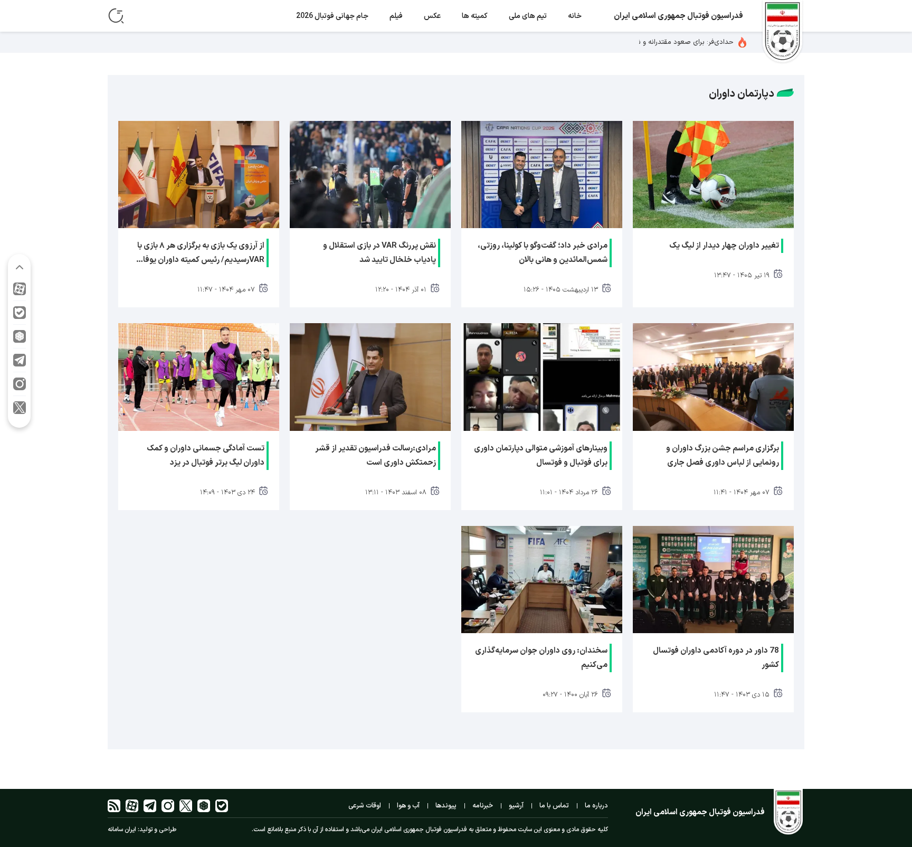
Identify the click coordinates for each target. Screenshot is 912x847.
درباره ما (596, 806)
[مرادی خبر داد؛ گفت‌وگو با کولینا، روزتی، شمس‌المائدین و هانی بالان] (541, 174)
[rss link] (114, 805)
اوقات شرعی (364, 806)
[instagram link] (19, 387)
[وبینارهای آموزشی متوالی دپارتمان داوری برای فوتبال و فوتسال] (541, 376)
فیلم (396, 16)
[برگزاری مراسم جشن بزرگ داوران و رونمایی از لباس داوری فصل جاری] (713, 376)
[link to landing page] (782, 32)
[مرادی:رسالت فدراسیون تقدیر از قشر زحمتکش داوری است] (370, 376)
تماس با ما (554, 806)
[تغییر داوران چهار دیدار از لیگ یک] (713, 174)
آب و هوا (408, 806)
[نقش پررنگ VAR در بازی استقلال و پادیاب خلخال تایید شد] (370, 174)
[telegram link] (19, 363)
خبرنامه (482, 806)
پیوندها (446, 806)
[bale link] (19, 315)
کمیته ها (475, 16)
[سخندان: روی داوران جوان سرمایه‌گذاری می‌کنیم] (541, 579)
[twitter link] (19, 410)
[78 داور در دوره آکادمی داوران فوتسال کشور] (713, 579)
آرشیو (516, 806)
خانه (575, 16)
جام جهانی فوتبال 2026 (332, 16)
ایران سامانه (122, 829)
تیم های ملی (528, 16)
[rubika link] (19, 339)
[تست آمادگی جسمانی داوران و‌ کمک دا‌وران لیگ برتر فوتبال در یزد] (198, 376)
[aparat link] (19, 292)
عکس (432, 16)
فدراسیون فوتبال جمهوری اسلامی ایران (678, 16)
